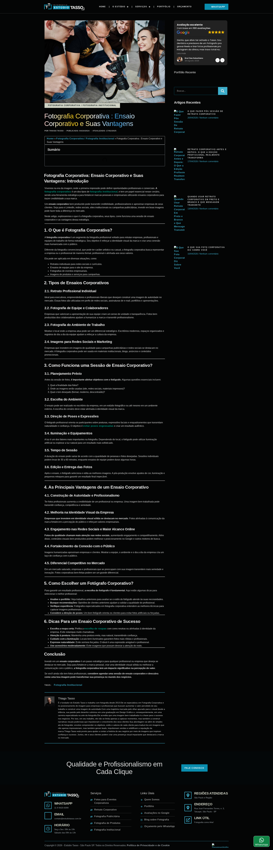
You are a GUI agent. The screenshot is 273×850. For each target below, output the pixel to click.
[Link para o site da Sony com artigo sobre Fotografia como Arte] (206, 820)
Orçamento (184, 7)
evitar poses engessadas (98, 426)
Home (102, 7)
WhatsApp (261, 844)
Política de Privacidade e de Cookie (148, 845)
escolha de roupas (95, 628)
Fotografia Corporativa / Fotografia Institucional (85, 138)
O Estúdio (118, 7)
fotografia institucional (104, 191)
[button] (216, 7)
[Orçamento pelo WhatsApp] (63, 805)
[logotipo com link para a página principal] (64, 6)
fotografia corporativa (58, 191)
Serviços (141, 7)
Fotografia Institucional (68, 685)
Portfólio (163, 7)
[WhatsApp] (261, 840)
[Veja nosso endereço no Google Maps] (206, 807)
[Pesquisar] (222, 91)
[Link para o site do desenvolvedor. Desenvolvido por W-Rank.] (220, 845)
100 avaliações (201, 28)
